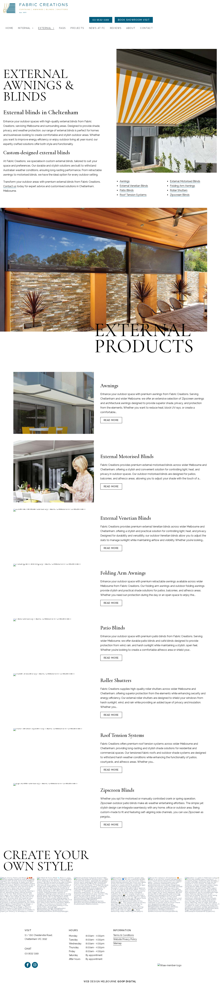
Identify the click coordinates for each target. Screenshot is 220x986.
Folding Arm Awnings (182, 185)
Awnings (125, 181)
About (130, 28)
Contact (146, 28)
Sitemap (117, 943)
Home (9, 28)
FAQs (62, 28)
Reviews (116, 28)
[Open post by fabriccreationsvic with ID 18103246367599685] (202, 894)
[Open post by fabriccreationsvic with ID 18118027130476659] (17, 894)
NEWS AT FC (97, 28)
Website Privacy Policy (125, 939)
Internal (24, 28)
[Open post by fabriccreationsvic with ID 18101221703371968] (54, 894)
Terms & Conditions (123, 935)
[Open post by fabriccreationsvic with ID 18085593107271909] (165, 894)
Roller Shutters (178, 190)
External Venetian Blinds (134, 185)
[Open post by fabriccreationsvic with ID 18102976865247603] (91, 894)
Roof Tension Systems (133, 194)
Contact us (9, 186)
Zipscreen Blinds (180, 194)
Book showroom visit (134, 20)
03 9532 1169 (100, 20)
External (44, 28)
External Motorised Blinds (185, 181)
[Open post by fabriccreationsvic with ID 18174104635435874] (128, 894)
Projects (77, 28)
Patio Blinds (127, 190)
